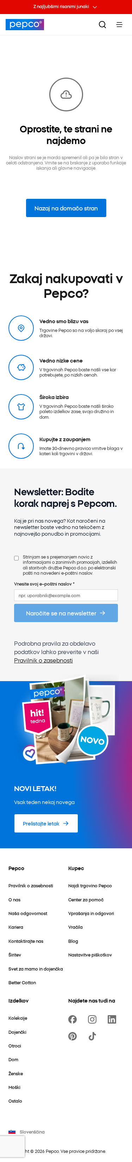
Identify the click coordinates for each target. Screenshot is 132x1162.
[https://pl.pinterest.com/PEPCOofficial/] (74, 1036)
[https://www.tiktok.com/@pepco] (93, 1036)
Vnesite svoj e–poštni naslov (44, 583)
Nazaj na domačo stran (66, 208)
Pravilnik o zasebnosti (43, 660)
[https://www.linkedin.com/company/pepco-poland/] (113, 1019)
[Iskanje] (102, 25)
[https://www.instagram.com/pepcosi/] (93, 1019)
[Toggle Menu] (119, 25)
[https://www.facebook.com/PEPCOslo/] (74, 1019)
